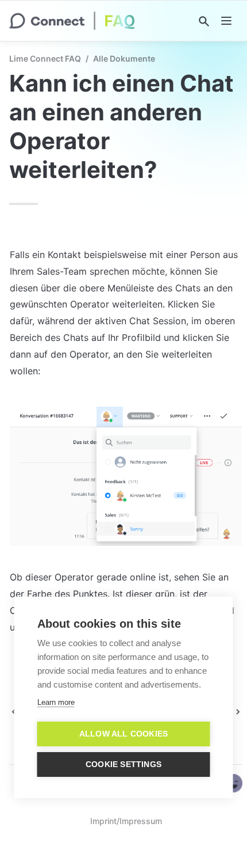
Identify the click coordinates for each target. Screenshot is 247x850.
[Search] (204, 21)
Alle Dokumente (124, 58)
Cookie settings (123, 764)
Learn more (56, 702)
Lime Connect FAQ (45, 58)
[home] (72, 21)
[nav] (226, 20)
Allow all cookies (123, 734)
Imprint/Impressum (126, 821)
